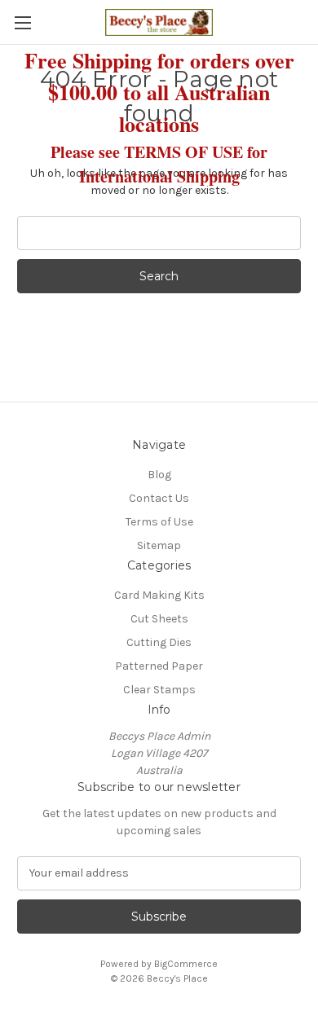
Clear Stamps (159, 690)
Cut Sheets (159, 619)
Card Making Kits (159, 595)
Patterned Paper (159, 666)
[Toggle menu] (22, 22)
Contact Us (159, 498)
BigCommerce (186, 963)
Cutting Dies (159, 642)
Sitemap (159, 545)
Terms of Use (159, 522)
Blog (159, 474)
